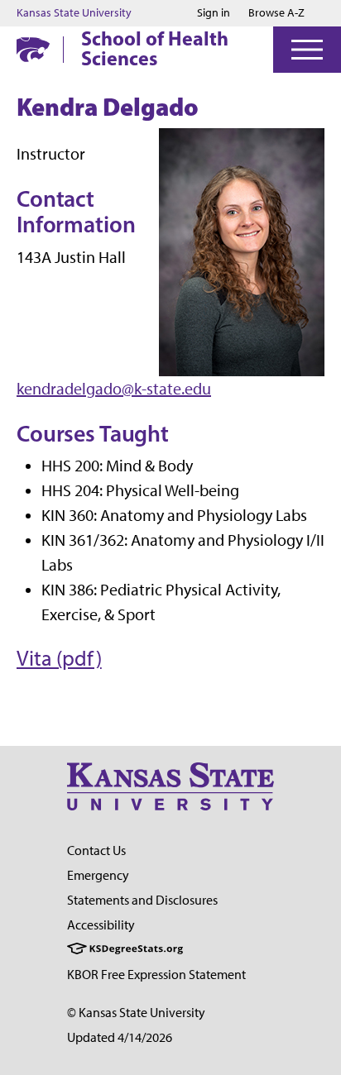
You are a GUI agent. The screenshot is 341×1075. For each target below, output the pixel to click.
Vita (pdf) (59, 658)
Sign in (213, 13)
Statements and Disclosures (142, 900)
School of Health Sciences (154, 48)
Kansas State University (74, 13)
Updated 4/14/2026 (119, 1037)
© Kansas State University (136, 1012)
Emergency (98, 875)
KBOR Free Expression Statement (156, 974)
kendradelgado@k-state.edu (114, 389)
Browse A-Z (276, 13)
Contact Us (96, 850)
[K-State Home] (33, 49)
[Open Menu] (307, 49)
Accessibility (101, 925)
